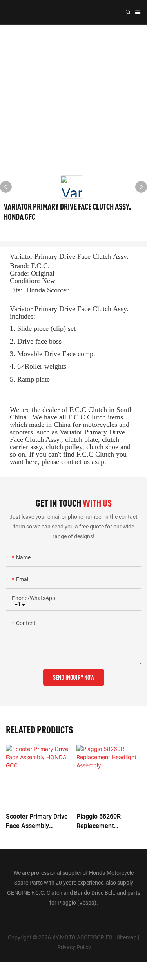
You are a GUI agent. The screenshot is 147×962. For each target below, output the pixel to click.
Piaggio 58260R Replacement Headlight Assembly (104, 822)
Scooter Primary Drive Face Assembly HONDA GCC (37, 822)
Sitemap (127, 937)
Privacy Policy (74, 947)
